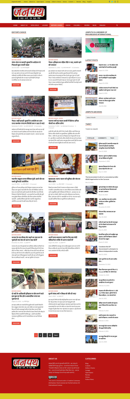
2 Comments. (38, 126)
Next (56, 335)
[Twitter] (112, 2)
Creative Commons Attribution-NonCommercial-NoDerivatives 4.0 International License (64, 383)
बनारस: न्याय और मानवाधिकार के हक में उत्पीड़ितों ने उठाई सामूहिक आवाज (107, 77)
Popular (90, 138)
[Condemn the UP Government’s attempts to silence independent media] (91, 246)
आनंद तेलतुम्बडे (25, 67)
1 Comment (33, 184)
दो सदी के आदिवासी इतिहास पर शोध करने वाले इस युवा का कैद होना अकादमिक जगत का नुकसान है (28, 296)
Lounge (48, 2)
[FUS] (118, 2)
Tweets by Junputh (91, 129)
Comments (102, 138)
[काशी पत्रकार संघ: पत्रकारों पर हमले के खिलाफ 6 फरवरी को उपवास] (91, 315)
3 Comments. (75, 67)
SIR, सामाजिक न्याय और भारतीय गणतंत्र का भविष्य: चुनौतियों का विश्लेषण (107, 201)
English (89, 2)
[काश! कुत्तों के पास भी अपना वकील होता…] (91, 259)
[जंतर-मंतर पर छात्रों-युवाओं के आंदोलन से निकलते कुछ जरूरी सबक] (28, 48)
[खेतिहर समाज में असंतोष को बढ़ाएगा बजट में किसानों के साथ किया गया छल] (91, 303)
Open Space (40, 2)
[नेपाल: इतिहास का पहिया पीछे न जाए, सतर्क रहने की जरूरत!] (65, 48)
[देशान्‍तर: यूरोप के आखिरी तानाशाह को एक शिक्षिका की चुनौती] (91, 156)
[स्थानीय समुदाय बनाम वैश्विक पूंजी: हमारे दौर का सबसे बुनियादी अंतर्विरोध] (28, 165)
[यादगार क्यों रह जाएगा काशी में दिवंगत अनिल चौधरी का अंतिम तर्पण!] (65, 107)
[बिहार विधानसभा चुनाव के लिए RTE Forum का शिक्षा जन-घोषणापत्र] (91, 269)
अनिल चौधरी (25, 184)
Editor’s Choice (56, 2)
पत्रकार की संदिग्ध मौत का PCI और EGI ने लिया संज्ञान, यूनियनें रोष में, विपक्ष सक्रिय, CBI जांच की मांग (108, 293)
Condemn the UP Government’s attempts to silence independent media (108, 249)
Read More (16, 84)
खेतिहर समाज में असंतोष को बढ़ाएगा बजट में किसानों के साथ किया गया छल (108, 305)
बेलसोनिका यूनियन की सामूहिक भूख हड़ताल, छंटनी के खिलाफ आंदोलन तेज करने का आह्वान (108, 236)
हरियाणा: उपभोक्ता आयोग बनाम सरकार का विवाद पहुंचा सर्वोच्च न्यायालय (107, 100)
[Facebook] (109, 2)
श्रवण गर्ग (28, 242)
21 (50, 335)
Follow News (89, 379)
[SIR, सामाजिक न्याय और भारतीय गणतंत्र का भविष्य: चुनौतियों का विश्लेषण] (91, 199)
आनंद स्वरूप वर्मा (66, 67)
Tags (112, 138)
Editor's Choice (16, 59)
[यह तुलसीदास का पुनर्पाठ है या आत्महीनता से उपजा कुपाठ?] (91, 280)
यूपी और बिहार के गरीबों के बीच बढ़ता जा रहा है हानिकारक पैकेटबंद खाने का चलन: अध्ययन (108, 189)
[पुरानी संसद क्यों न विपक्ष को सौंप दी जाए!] (65, 280)
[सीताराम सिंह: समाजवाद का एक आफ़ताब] (91, 211)
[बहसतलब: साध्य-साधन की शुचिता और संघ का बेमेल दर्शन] (65, 165)
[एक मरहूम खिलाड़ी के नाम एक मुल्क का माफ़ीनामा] (91, 336)
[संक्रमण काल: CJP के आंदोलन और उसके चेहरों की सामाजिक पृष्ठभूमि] (91, 65)
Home (26, 2)
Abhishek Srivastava (68, 126)
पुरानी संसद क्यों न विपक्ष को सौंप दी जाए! (62, 293)
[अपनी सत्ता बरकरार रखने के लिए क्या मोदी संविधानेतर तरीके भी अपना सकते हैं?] (65, 223)
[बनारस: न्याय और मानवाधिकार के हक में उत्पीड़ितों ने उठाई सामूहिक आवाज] (91, 75)
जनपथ (51, 363)
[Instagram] (115, 2)
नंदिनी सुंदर (26, 301)
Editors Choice (90, 368)
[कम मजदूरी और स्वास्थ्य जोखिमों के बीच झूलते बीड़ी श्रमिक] (91, 326)
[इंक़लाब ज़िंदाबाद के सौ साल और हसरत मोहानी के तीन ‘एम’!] (91, 166)
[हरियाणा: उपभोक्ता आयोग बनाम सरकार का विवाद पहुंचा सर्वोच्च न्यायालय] (91, 98)
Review (79, 2)
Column (71, 2)
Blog (84, 2)
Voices (65, 2)
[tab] (90, 138)
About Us (32, 2)
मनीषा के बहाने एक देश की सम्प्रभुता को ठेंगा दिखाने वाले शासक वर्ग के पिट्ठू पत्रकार (108, 224)
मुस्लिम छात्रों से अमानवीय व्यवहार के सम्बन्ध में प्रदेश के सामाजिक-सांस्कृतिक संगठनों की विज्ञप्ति (108, 146)
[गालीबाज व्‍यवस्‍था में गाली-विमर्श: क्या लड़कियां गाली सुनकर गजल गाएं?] (91, 88)
